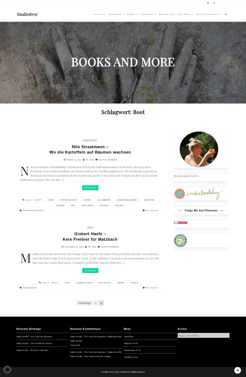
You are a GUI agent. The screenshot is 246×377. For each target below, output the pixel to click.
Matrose (149, 200)
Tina (91, 159)
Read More (90, 187)
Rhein (121, 282)
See (73, 205)
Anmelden (129, 336)
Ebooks (131, 14)
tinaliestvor (27, 14)
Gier (67, 282)
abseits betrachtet (207, 14)
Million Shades (138, 371)
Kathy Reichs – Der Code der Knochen (34, 336)
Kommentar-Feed (132, 350)
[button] (7, 369)
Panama (60, 205)
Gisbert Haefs (84, 282)
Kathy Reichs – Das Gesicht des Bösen (34, 343)
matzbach (105, 282)
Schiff (134, 282)
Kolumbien (104, 200)
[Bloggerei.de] (180, 222)
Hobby (87, 200)
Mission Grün (167, 14)
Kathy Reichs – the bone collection (32, 350)
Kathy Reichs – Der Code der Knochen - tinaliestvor (94, 336)
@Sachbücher (90, 140)
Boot (38, 200)
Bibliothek (115, 14)
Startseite (100, 14)
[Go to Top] (237, 370)
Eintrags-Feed (130, 343)
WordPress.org (131, 357)
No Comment (152, 210)
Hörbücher (147, 14)
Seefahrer (87, 205)
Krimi (90, 227)
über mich (184, 14)
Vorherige (84, 303)
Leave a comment (108, 159)
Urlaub (119, 205)
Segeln (104, 205)
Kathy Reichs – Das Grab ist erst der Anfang (90, 356)
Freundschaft (69, 200)
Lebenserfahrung (127, 200)
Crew (51, 200)
